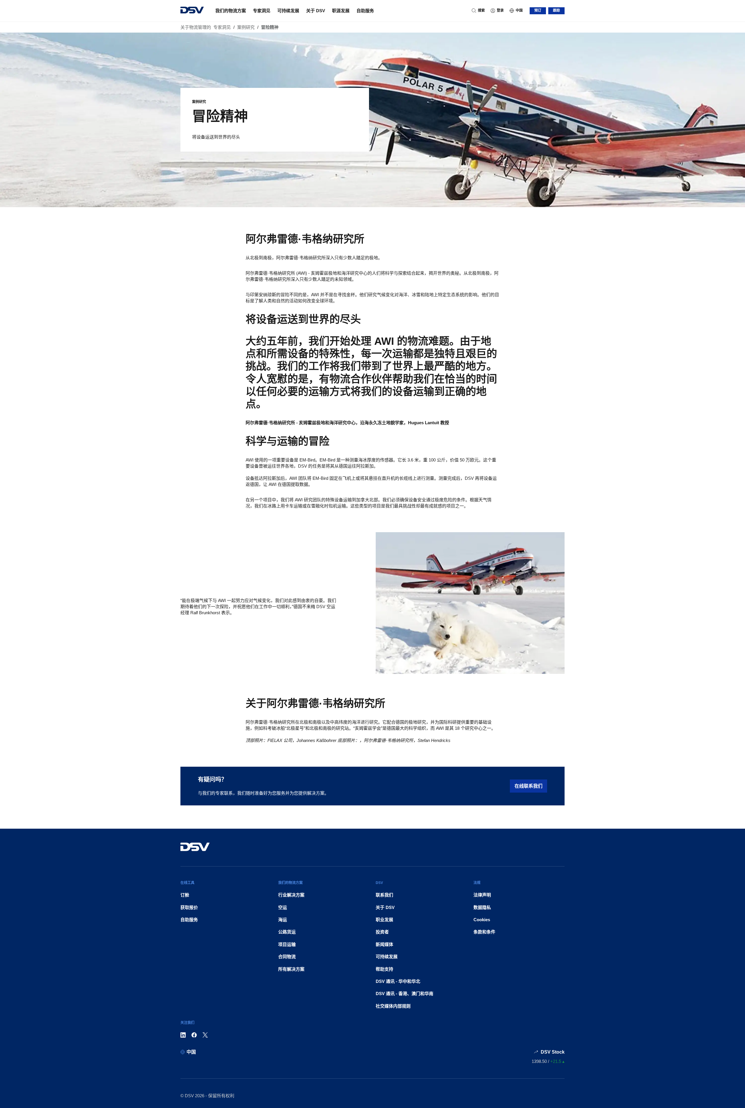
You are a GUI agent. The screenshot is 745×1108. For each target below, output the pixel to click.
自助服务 (365, 10)
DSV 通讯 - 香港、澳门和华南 (404, 993)
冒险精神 (270, 27)
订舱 (184, 894)
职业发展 (384, 919)
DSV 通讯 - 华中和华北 (398, 981)
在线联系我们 (528, 786)
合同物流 (287, 956)
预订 (537, 10)
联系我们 (384, 894)
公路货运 (287, 931)
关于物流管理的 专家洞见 (205, 27)
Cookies (481, 919)
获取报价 (189, 907)
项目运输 (287, 944)
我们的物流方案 (230, 10)
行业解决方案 (291, 894)
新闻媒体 (384, 944)
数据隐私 (482, 907)
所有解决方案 (291, 969)
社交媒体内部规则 (393, 1006)
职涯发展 (341, 10)
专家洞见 (261, 10)
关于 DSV (315, 10)
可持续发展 (288, 10)
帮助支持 (384, 969)
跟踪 (556, 10)
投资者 (382, 931)
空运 (282, 907)
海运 (282, 919)
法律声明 (482, 894)
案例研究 (246, 27)
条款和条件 (484, 931)
